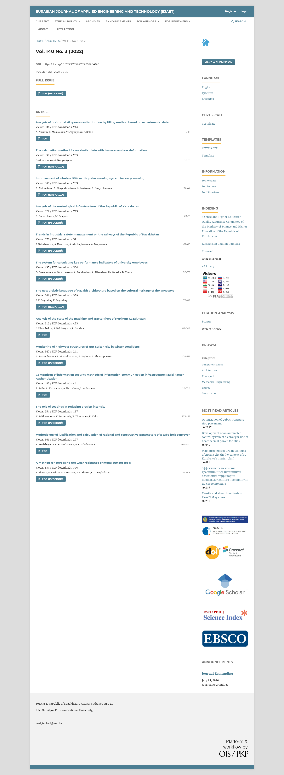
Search (240, 21)
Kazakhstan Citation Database (221, 244)
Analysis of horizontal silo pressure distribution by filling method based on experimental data (102, 122)
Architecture (209, 370)
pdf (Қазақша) (52, 166)
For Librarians (210, 192)
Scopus (206, 321)
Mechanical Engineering (216, 382)
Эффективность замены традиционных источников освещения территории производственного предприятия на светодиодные (225, 475)
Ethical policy (66, 21)
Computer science (212, 364)
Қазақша (208, 99)
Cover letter (210, 148)
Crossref (207, 251)
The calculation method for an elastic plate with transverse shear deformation (91, 150)
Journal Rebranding (217, 673)
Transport (208, 376)
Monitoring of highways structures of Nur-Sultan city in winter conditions (87, 346)
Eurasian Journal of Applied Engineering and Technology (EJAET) (105, 11)
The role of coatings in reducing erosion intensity (70, 406)
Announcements (118, 21)
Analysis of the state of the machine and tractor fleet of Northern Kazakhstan (91, 318)
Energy (206, 387)
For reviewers (176, 21)
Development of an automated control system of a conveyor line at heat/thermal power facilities (225, 437)
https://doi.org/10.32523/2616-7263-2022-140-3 (71, 64)
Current (42, 21)
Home (40, 40)
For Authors (209, 186)
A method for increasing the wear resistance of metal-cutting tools (83, 462)
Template (208, 155)
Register (230, 11)
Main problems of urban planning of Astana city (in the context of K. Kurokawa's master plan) (224, 454)
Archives (93, 21)
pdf (44, 138)
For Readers (209, 180)
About (43, 29)
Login (244, 11)
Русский (207, 93)
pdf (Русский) (52, 93)
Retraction (65, 29)
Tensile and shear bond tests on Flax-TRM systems (222, 495)
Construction (209, 393)
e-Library (208, 266)
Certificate (208, 123)
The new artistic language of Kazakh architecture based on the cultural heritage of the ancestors (105, 290)
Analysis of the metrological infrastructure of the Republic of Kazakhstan (87, 206)
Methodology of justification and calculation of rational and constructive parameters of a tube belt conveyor (113, 434)
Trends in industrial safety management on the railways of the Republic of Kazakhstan (97, 234)
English (206, 87)
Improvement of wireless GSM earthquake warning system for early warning (90, 178)
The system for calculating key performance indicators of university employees (92, 262)
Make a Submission (218, 62)
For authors (147, 21)
